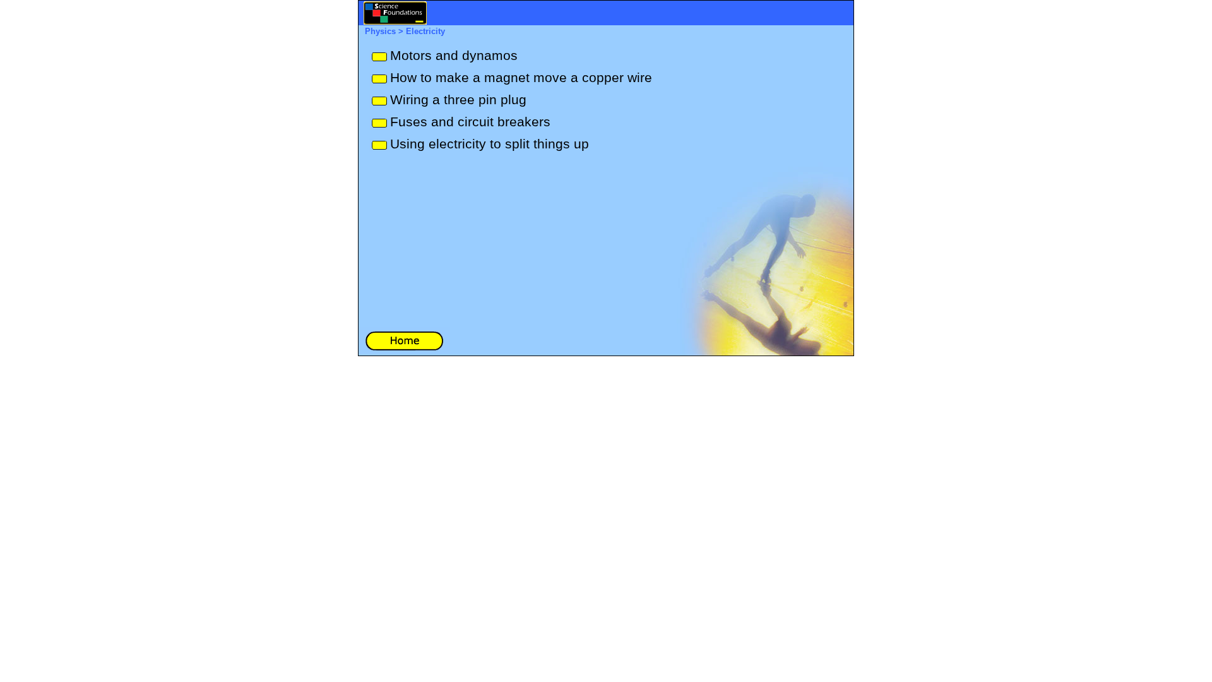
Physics (380, 31)
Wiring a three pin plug (458, 99)
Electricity (425, 31)
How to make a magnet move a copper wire (521, 77)
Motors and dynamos (454, 55)
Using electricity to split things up (489, 144)
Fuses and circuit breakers (470, 121)
